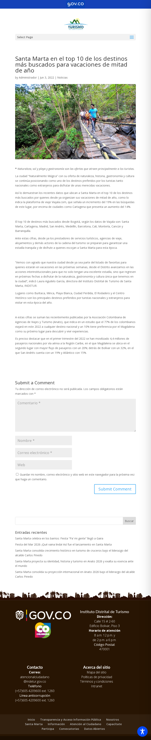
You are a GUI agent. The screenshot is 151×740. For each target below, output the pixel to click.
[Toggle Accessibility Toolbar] (142, 731)
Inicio (31, 719)
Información (56, 724)
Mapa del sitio (96, 672)
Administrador (28, 77)
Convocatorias (69, 729)
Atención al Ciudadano (85, 724)
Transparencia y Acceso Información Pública (70, 719)
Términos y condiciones (96, 681)
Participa (48, 729)
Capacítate (114, 724)
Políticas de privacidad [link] (96, 677)
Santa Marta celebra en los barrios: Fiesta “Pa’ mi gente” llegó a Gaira (59, 538)
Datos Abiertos (94, 729)
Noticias (62, 77)
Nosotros (112, 719)
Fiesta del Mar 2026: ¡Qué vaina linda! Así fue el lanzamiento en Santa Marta (63, 544)
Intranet (96, 686)
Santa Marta (34, 724)
